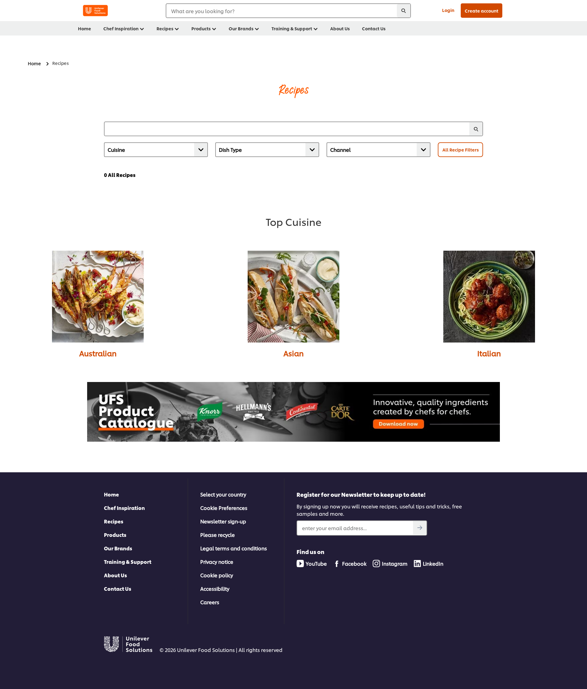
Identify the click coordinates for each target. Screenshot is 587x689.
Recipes (113, 521)
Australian (97, 353)
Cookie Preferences (223, 507)
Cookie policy (216, 575)
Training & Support (127, 561)
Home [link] (84, 28)
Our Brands (118, 548)
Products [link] (201, 28)
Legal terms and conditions (233, 548)
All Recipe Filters (460, 149)
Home (111, 494)
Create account (481, 10)
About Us (115, 575)
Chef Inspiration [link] (120, 28)
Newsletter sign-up (223, 521)
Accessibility (214, 588)
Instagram (395, 563)
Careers (209, 601)
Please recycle (217, 534)
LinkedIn (433, 563)
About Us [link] (340, 28)
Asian (293, 353)
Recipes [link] (165, 28)
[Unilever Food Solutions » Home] (95, 10)
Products (115, 534)
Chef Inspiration (124, 507)
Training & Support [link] (291, 28)
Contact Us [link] (374, 28)
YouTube (316, 563)
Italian (489, 353)
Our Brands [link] (241, 28)
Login (448, 10)
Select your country (223, 494)
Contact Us (117, 588)
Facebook (354, 563)
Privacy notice (216, 561)
